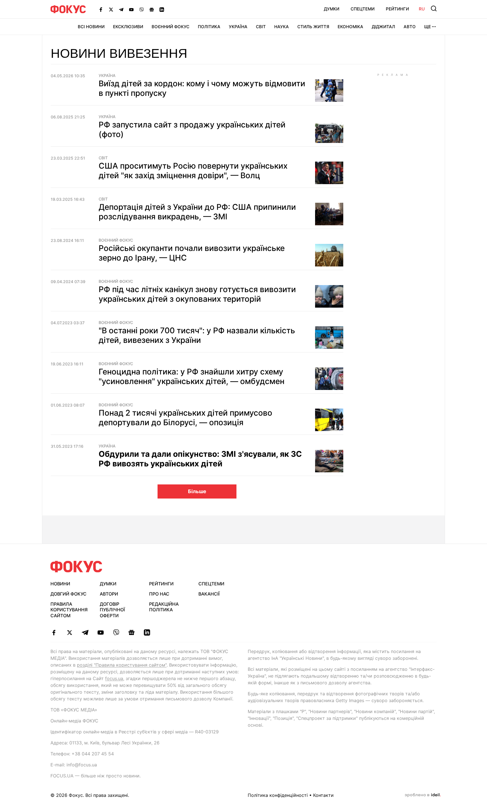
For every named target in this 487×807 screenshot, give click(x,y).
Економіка (350, 26)
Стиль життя (313, 26)
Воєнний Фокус (170, 26)
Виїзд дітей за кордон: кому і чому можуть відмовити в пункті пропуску (202, 88)
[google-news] (131, 632)
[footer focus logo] (76, 566)
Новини (60, 583)
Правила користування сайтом (69, 610)
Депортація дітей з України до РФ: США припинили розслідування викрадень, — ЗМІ (197, 211)
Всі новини (91, 26)
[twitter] (69, 632)
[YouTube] (131, 9)
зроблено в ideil (423, 795)
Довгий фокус (68, 594)
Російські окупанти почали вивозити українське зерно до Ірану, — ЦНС (192, 253)
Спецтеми (363, 9)
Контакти (323, 795)
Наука (281, 26)
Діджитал (383, 26)
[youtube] (100, 632)
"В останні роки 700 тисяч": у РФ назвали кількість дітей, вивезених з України (197, 335)
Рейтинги (397, 9)
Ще (427, 26)
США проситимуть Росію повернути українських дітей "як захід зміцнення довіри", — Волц (193, 170)
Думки (331, 9)
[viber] (116, 632)
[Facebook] (101, 9)
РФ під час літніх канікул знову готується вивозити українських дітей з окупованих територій (197, 294)
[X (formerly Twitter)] (111, 9)
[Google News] (152, 9)
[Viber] (141, 9)
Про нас (159, 594)
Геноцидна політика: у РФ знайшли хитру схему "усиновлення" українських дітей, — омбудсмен (191, 376)
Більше (197, 491)
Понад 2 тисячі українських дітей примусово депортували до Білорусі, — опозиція (185, 417)
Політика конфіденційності (278, 795)
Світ (261, 26)
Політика (209, 26)
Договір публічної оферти (112, 610)
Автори (109, 594)
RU (422, 9)
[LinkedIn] (162, 9)
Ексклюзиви (128, 26)
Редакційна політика (164, 607)
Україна (238, 26)
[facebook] (54, 632)
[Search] (434, 8)
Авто (410, 26)
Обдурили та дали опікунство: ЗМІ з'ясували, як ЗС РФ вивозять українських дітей (200, 458)
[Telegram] (121, 9)
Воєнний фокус (116, 240)
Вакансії (209, 594)
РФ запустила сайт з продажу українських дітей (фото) (192, 129)
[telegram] (85, 632)
